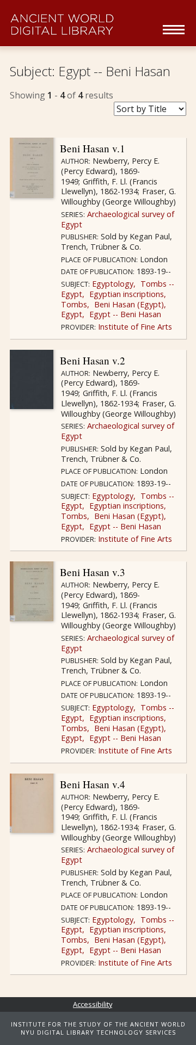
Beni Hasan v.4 (92, 784)
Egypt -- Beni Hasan (124, 314)
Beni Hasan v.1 (92, 148)
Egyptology (111, 284)
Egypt (71, 314)
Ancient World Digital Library (83, 24)
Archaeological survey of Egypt (117, 219)
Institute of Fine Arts (134, 326)
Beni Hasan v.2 (92, 360)
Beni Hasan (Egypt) (128, 304)
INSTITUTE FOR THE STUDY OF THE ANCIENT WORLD (98, 1024)
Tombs (74, 304)
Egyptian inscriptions (125, 294)
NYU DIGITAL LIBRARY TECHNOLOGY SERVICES (98, 1032)
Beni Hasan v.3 (92, 572)
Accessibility (92, 1004)
